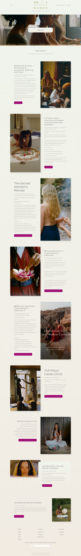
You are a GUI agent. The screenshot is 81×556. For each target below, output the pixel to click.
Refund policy (40, 536)
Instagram (61, 531)
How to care (40, 531)
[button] (11, 5)
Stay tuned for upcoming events (23, 235)
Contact (19, 539)
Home (19, 531)
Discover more (47, 485)
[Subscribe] (49, 545)
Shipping (40, 534)
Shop (19, 534)
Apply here (18, 102)
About (19, 536)
